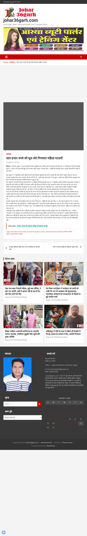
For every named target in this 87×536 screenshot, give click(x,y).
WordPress (51, 446)
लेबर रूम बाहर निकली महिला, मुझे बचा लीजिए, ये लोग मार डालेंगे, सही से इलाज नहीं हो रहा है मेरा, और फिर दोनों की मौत (23, 291)
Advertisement (46, 443)
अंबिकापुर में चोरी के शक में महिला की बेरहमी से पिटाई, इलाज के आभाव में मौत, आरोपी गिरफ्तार (63, 332)
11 (59, 415)
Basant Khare (22, 297)
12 (64, 415)
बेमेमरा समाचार (68, 232)
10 (53, 415)
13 (70, 415)
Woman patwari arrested (55, 232)
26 (64, 423)
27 (70, 423)
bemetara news (16, 232)
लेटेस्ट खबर (10, 258)
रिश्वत (21, 234)
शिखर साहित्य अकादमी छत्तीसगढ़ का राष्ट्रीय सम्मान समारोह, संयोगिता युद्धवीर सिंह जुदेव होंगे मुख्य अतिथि (22, 334)
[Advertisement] (43, 85)
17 (53, 419)
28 (75, 423)
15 (81, 415)
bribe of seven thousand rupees (33, 232)
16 (48, 419)
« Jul (47, 432)
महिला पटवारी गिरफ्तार (12, 234)
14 (75, 415)
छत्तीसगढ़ (8, 154)
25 (59, 423)
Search (39, 404)
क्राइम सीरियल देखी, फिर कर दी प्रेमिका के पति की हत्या (24, 248)
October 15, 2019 (12, 162)
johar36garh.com (20, 20)
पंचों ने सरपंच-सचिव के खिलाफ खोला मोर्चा (65, 247)
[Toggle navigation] (6, 57)
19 (64, 419)
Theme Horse (67, 443)
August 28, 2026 (11, 297)
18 (59, 419)
